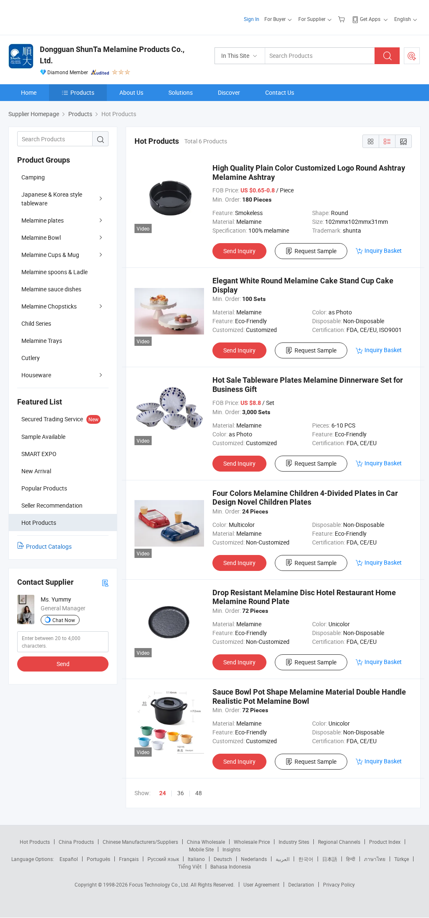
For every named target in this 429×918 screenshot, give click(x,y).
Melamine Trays (41, 341)
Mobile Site (201, 849)
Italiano (196, 859)
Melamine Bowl (41, 237)
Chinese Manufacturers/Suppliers (140, 841)
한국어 (305, 859)
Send (63, 664)
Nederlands (254, 859)
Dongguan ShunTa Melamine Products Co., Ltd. (112, 55)
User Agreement (261, 884)
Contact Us (279, 92)
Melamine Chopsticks (49, 306)
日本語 (329, 859)
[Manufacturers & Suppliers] (62, 16)
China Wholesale (206, 841)
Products (82, 92)
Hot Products (35, 841)
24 (162, 793)
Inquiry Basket (383, 250)
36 (180, 793)
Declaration (301, 884)
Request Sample (315, 251)
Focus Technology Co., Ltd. (160, 884)
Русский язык (163, 859)
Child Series (36, 323)
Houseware (36, 375)
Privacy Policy (339, 884)
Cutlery (30, 358)
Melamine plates (42, 220)
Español (68, 859)
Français (129, 859)
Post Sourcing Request (412, 55)
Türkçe (401, 859)
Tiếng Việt (190, 866)
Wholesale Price (252, 841)
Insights (231, 849)
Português (98, 859)
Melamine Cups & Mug (50, 255)
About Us (131, 92)
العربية (282, 859)
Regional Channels (339, 841)
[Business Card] (105, 582)
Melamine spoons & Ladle (54, 272)
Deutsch (223, 859)
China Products (76, 841)
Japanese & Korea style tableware (51, 198)
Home (28, 92)
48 (198, 793)
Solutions (180, 92)
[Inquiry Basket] (342, 19)
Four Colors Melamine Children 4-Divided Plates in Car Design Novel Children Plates (305, 498)
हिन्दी (350, 859)
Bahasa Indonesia (230, 866)
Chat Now (63, 620)
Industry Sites (294, 841)
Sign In (251, 19)
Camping (33, 177)
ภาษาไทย (374, 859)
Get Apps (370, 19)
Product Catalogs (49, 546)
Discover (229, 92)
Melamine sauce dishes (51, 289)
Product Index (385, 841)
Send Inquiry (239, 251)
